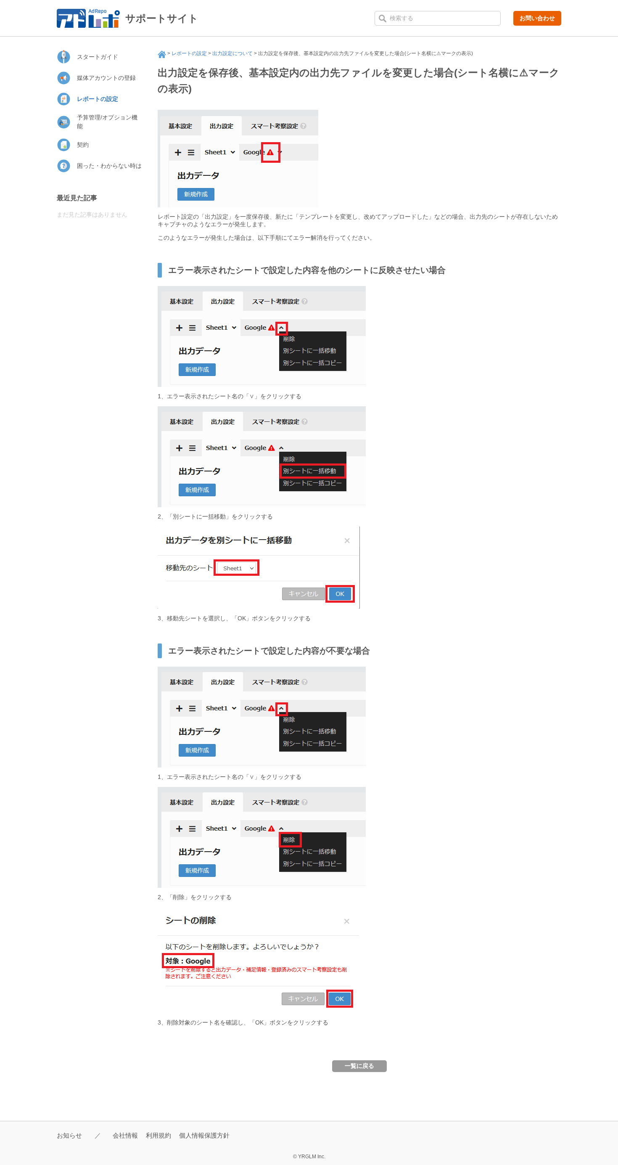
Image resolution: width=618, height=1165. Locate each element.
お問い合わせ (537, 18)
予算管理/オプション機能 (107, 122)
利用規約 (158, 1135)
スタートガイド (97, 56)
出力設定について (232, 53)
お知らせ (69, 1135)
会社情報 (125, 1135)
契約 (83, 144)
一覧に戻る (359, 1065)
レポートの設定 (189, 53)
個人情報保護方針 (204, 1135)
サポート (162, 54)
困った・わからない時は (109, 165)
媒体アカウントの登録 (106, 77)
